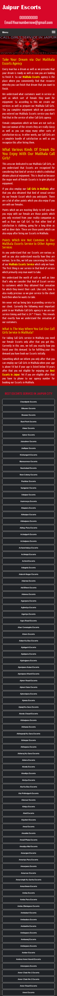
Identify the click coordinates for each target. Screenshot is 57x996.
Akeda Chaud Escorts (28, 714)
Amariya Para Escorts (28, 860)
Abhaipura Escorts (28, 521)
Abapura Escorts (28, 508)
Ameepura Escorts (28, 966)
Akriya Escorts (28, 780)
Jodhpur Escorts (28, 448)
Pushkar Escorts (28, 481)
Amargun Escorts (28, 853)
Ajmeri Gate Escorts (28, 687)
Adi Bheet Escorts (28, 588)
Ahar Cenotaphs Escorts (28, 627)
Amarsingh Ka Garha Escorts (28, 880)
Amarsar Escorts (28, 873)
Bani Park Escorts (28, 422)
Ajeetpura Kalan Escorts (28, 667)
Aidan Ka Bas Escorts (28, 641)
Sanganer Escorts (28, 488)
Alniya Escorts (28, 807)
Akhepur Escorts (28, 740)
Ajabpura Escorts (28, 654)
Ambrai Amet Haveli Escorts (28, 959)
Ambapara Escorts (28, 933)
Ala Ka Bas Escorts (28, 787)
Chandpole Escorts (28, 402)
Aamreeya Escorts (28, 501)
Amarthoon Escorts (28, 886)
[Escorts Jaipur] (25, 7)
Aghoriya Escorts (28, 608)
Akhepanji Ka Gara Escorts (28, 734)
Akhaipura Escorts (28, 720)
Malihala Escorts (31, 76)
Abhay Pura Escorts (28, 528)
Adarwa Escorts (29, 581)
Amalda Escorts (29, 833)
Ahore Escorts (28, 634)
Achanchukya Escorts (28, 548)
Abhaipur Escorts (28, 515)
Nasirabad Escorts (28, 468)
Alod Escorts (28, 813)
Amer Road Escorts (28, 986)
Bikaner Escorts (28, 408)
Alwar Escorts (28, 428)
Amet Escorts (28, 992)
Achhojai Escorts (28, 554)
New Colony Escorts (28, 475)
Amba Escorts (28, 893)
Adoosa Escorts (29, 594)
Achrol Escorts (28, 561)
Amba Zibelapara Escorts (28, 906)
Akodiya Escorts (28, 773)
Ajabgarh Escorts (28, 647)
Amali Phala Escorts (28, 840)
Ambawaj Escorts (28, 939)
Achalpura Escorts (28, 541)
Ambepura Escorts (28, 946)
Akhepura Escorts (28, 747)
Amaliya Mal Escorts (29, 846)
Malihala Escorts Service (21, 264)
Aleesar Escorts (28, 800)
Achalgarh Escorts (28, 534)
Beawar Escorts (29, 415)
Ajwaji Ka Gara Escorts (29, 707)
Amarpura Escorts (29, 866)
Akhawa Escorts (28, 727)
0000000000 (28, 17)
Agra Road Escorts (28, 621)
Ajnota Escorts (28, 700)
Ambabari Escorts (28, 913)
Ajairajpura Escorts (28, 661)
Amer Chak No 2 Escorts (28, 979)
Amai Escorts (29, 827)
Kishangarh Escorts (28, 455)
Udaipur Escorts (28, 495)
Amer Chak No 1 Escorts (28, 973)
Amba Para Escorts (28, 900)
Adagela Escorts (28, 568)
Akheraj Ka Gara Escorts (28, 754)
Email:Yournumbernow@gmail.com (28, 22)
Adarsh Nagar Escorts (28, 574)
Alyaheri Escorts (28, 820)
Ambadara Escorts (28, 920)
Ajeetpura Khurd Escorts (28, 674)
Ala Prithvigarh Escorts (28, 793)
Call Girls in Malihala (38, 188)
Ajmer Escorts (28, 435)
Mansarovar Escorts (28, 461)
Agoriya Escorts (28, 614)
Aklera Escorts (28, 760)
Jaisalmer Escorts (28, 441)
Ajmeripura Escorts (28, 694)
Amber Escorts (28, 953)
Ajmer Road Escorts (28, 681)
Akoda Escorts (28, 767)
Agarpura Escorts (28, 601)
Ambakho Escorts (28, 926)
